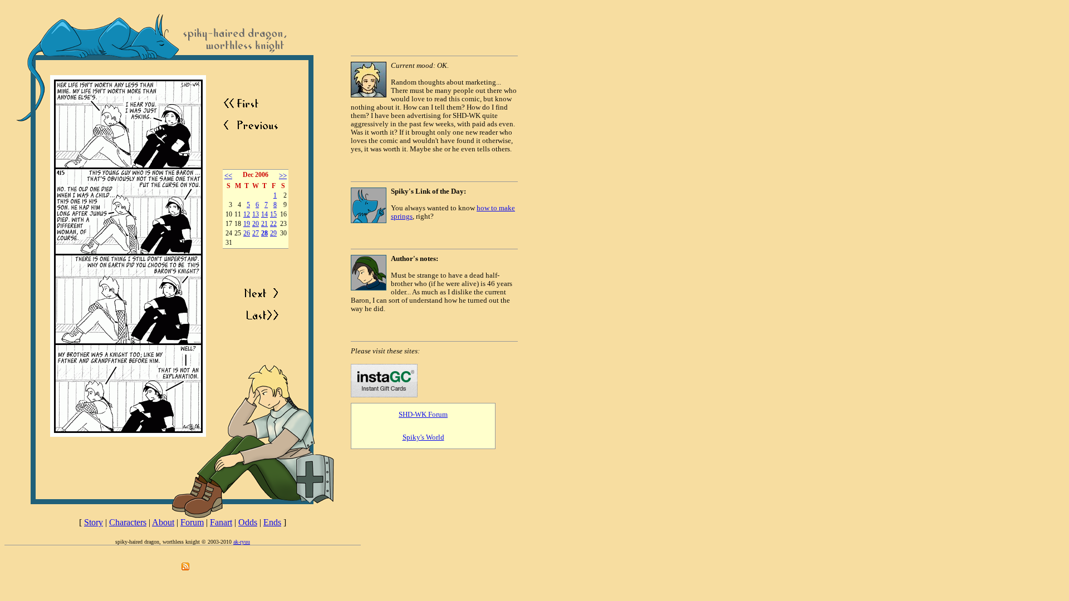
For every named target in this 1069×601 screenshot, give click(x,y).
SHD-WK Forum (423, 414)
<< (228, 175)
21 (264, 224)
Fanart (221, 522)
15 (273, 214)
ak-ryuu (241, 542)
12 (246, 214)
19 (246, 224)
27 (255, 233)
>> (283, 175)
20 (255, 224)
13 (255, 214)
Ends (272, 522)
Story (93, 522)
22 (273, 224)
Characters (127, 522)
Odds (247, 522)
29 (273, 233)
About (163, 522)
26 (246, 233)
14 (264, 214)
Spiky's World (423, 437)
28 (264, 233)
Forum (192, 522)
